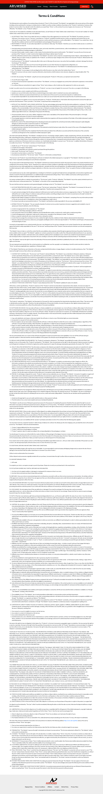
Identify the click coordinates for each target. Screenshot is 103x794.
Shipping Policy (29, 787)
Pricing (45, 6)
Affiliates (49, 787)
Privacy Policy (74, 787)
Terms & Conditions (40, 787)
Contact (57, 787)
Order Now (85, 6)
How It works (54, 6)
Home (39, 6)
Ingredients (63, 6)
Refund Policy (64, 787)
